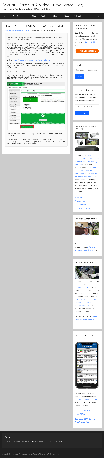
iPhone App (79, 197)
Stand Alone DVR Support (22, 30)
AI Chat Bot (78, 16)
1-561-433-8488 (89, 42)
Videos (54, 16)
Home (5, 16)
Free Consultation (20, 16)
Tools (43, 16)
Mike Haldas (30, 441)
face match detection (83, 300)
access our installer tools (88, 400)
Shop (34, 16)
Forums (11, 30)
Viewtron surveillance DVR (85, 241)
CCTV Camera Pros (54, 441)
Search (79, 77)
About (66, 16)
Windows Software (82, 208)
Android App (80, 201)
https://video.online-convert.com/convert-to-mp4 (32, 60)
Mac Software (80, 205)
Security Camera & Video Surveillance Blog (42, 4)
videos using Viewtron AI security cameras (86, 320)
